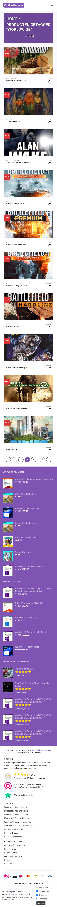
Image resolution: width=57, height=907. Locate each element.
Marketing (42, 899)
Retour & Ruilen (10, 853)
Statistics (42, 895)
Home (11, 19)
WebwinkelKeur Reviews (41, 750)
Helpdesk (8, 860)
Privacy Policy (10, 849)
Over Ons (8, 864)
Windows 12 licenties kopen (16, 815)
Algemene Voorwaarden (14, 845)
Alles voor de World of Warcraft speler (20, 826)
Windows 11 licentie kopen (15, 807)
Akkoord (41, 903)
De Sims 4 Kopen (11, 833)
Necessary (43, 888)
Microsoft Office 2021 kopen (16, 811)
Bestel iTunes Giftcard (13, 829)
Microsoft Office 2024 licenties (17, 818)
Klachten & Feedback (13, 856)
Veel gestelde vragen (13, 837)
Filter (31, 36)
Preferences (43, 891)
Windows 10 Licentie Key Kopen (17, 822)
